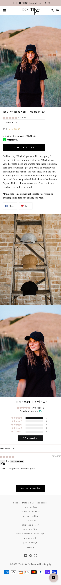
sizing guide (30, 538)
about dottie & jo (30, 511)
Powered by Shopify (41, 564)
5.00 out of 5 (37, 407)
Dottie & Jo (24, 564)
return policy (30, 529)
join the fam (30, 507)
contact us (30, 520)
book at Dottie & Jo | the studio (30, 503)
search (30, 547)
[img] (7, 456)
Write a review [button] (30, 438)
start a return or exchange (30, 533)
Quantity (9, 122)
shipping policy (30, 525)
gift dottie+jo (30, 542)
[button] (10, 117)
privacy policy (30, 516)
